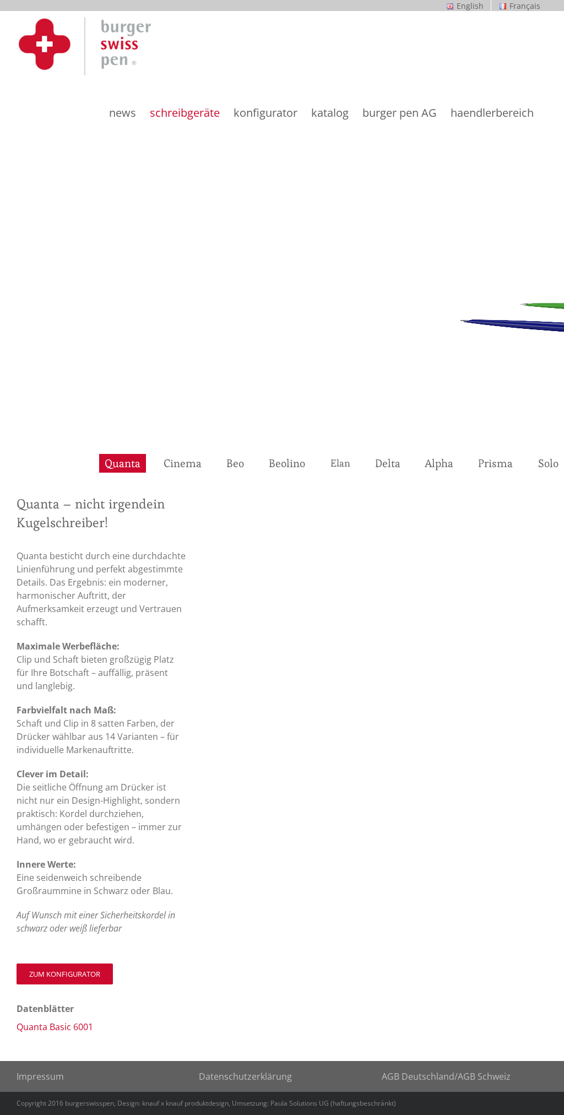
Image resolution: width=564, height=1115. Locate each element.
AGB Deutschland (418, 1076)
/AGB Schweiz (482, 1076)
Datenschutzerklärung (245, 1076)
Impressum (40, 1076)
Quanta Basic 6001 (55, 1027)
